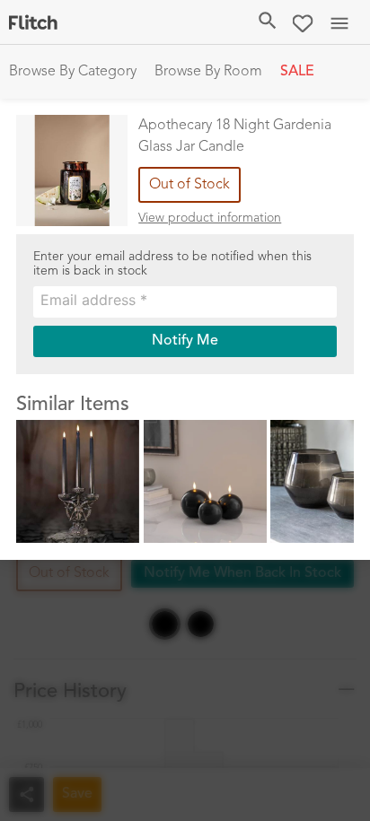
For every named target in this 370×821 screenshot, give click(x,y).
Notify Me (185, 341)
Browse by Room (208, 72)
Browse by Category (73, 72)
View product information (209, 218)
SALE (297, 72)
